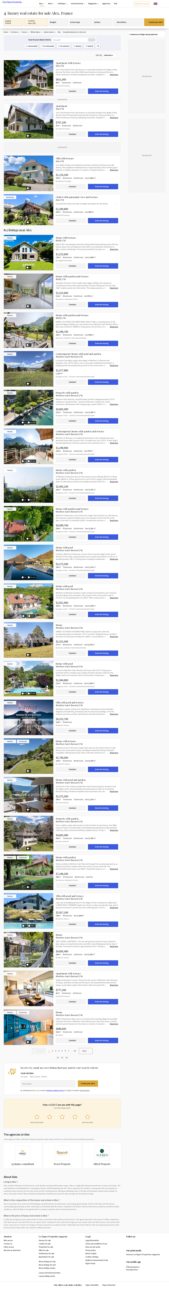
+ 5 (98, 46)
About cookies (91, 1253)
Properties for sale (46, 1247)
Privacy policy (90, 1250)
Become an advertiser (12, 1250)
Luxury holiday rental (47, 1276)
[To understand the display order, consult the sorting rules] (119, 55)
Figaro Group (90, 1263)
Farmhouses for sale (46, 1253)
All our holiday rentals (47, 1268)
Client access (9, 1247)
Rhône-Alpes (35, 32)
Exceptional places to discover (74, 32)
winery (79, 46)
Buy (41, 3)
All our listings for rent (47, 1265)
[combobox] (110, 55)
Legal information (92, 1240)
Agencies (106, 3)
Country (8, 21)
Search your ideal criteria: (39, 40)
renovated (32, 46)
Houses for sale (45, 1240)
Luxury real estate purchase (49, 1273)
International (77, 3)
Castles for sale (45, 1244)
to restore (64, 46)
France (24, 32)
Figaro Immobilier (92, 1285)
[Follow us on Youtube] (146, 1241)
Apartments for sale (46, 1257)
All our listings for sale (47, 1261)
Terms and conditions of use (96, 1244)
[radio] (37, 1118)
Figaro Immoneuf (108, 1285)
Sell (115, 3)
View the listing (101, 91)
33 (75, 1051)
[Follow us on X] (142, 1241)
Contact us (8, 1244)
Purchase (14, 32)
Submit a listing (141, 3)
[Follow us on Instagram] (132, 1241)
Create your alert (156, 22)
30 (67, 1058)
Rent (50, 3)
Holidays (61, 3)
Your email (27, 1084)
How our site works (92, 1247)
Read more (114, 74)
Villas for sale (44, 1250)
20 (62, 1058)
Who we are (8, 1240)
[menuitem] (42, 3)
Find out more (84, 1090)
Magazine (92, 3)
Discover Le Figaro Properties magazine (143, 1254)
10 (58, 1058)
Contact (72, 91)
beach (90, 46)
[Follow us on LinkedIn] (127, 1241)
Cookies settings (91, 1257)
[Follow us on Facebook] (137, 1241)
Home (6, 32)
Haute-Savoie (49, 32)
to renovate (48, 46)
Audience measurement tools (96, 1260)
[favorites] (160, 3)
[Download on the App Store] (134, 1268)
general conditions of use (55, 1090)
